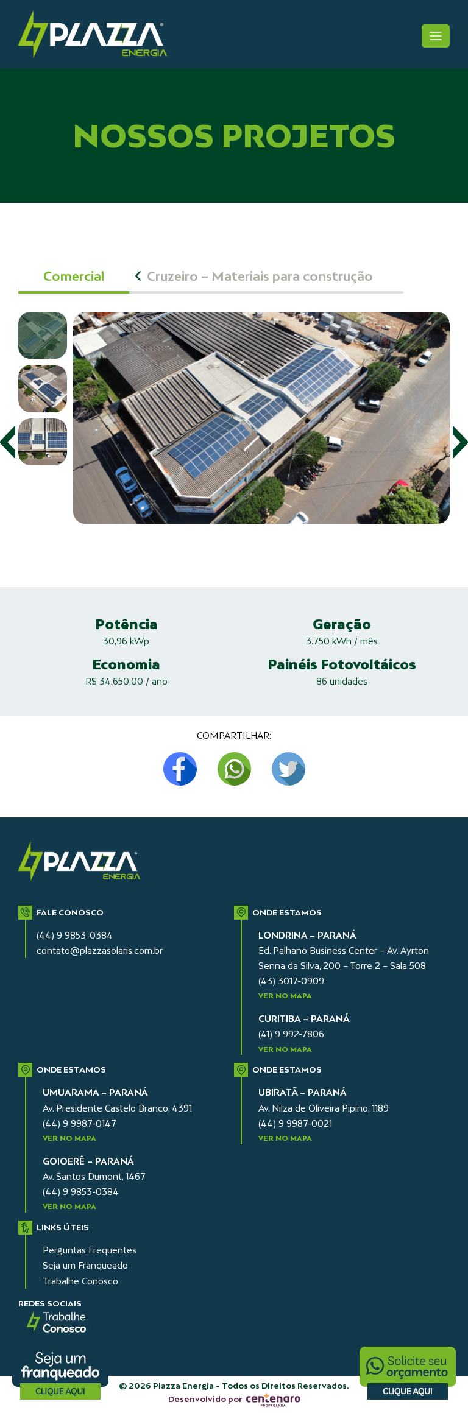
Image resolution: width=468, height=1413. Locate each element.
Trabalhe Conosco (80, 1281)
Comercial (73, 276)
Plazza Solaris (99, 34)
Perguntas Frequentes (89, 1250)
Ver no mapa (285, 995)
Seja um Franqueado (85, 1265)
